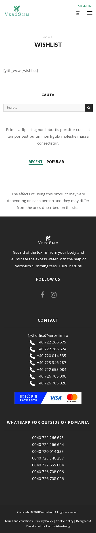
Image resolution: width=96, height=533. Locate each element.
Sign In (85, 5)
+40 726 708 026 (50, 383)
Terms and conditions (19, 521)
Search (89, 107)
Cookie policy (64, 521)
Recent (36, 161)
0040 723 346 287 (48, 458)
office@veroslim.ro (50, 335)
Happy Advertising (58, 526)
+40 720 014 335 (50, 355)
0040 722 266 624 (48, 444)
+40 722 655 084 (50, 369)
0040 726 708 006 (48, 471)
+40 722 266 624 (50, 348)
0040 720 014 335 (48, 451)
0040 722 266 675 (48, 437)
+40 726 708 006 (50, 376)
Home (47, 37)
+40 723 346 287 (50, 362)
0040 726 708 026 (48, 478)
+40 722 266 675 (50, 342)
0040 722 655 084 (48, 465)
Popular (55, 161)
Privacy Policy (44, 521)
